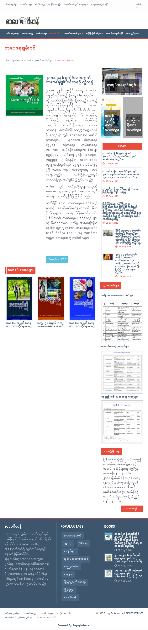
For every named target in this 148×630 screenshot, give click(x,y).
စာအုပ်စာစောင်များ (73, 33)
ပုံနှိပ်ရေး (83, 543)
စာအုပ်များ (70, 551)
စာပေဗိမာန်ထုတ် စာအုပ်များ (76, 4)
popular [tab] (122, 146)
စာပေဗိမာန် (55, 33)
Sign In (138, 6)
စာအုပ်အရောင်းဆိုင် (99, 4)
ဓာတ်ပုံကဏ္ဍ (40, 4)
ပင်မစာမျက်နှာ (11, 4)
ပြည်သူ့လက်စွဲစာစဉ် (75, 582)
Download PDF (57, 259)
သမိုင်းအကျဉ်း (54, 4)
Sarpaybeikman (81, 625)
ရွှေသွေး (68, 543)
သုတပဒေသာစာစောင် (76, 559)
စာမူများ (68, 574)
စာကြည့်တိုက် (71, 566)
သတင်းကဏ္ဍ (26, 4)
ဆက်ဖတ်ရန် (131, 509)
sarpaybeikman (23, 21)
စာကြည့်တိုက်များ (93, 33)
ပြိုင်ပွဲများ (69, 590)
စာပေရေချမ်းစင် (73, 536)
